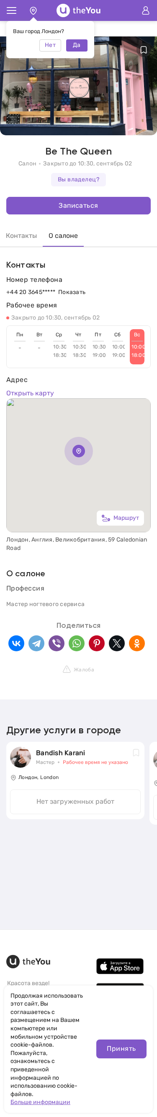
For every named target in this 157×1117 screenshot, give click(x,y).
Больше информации (40, 1102)
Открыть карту (30, 393)
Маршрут (126, 517)
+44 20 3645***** (30, 292)
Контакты (21, 236)
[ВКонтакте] (16, 643)
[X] (117, 643)
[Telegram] (36, 643)
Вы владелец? (78, 179)
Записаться (78, 205)
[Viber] (56, 643)
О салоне (63, 236)
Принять (121, 1049)
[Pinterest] (97, 643)
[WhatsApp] (77, 643)
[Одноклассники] (137, 643)
